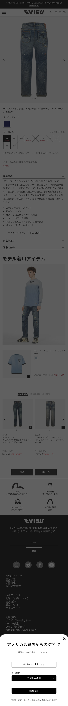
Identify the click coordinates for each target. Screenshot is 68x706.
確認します (34, 690)
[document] (34, 671)
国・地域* (16, 673)
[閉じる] (64, 638)
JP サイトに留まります (34, 664)
